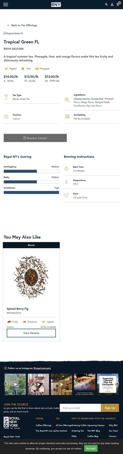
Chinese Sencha (82, 98)
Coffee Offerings (43, 425)
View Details (31, 333)
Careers (112, 436)
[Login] (112, 4)
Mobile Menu (5, 4)
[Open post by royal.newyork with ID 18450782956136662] (15, 384)
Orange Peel (97, 98)
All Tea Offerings (64, 425)
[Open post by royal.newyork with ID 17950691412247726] (38, 384)
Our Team (113, 430)
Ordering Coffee (79, 425)
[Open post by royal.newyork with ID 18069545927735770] (107, 384)
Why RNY (113, 425)
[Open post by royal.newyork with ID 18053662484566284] (61, 384)
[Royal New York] (56, 4)
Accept (91, 448)
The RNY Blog (93, 430)
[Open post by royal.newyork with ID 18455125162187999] (84, 384)
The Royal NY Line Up (46, 430)
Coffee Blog (92, 436)
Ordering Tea (78, 430)
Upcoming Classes (95, 425)
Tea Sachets (61, 430)
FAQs (74, 436)
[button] (6, 383)
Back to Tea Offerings (24, 25)
